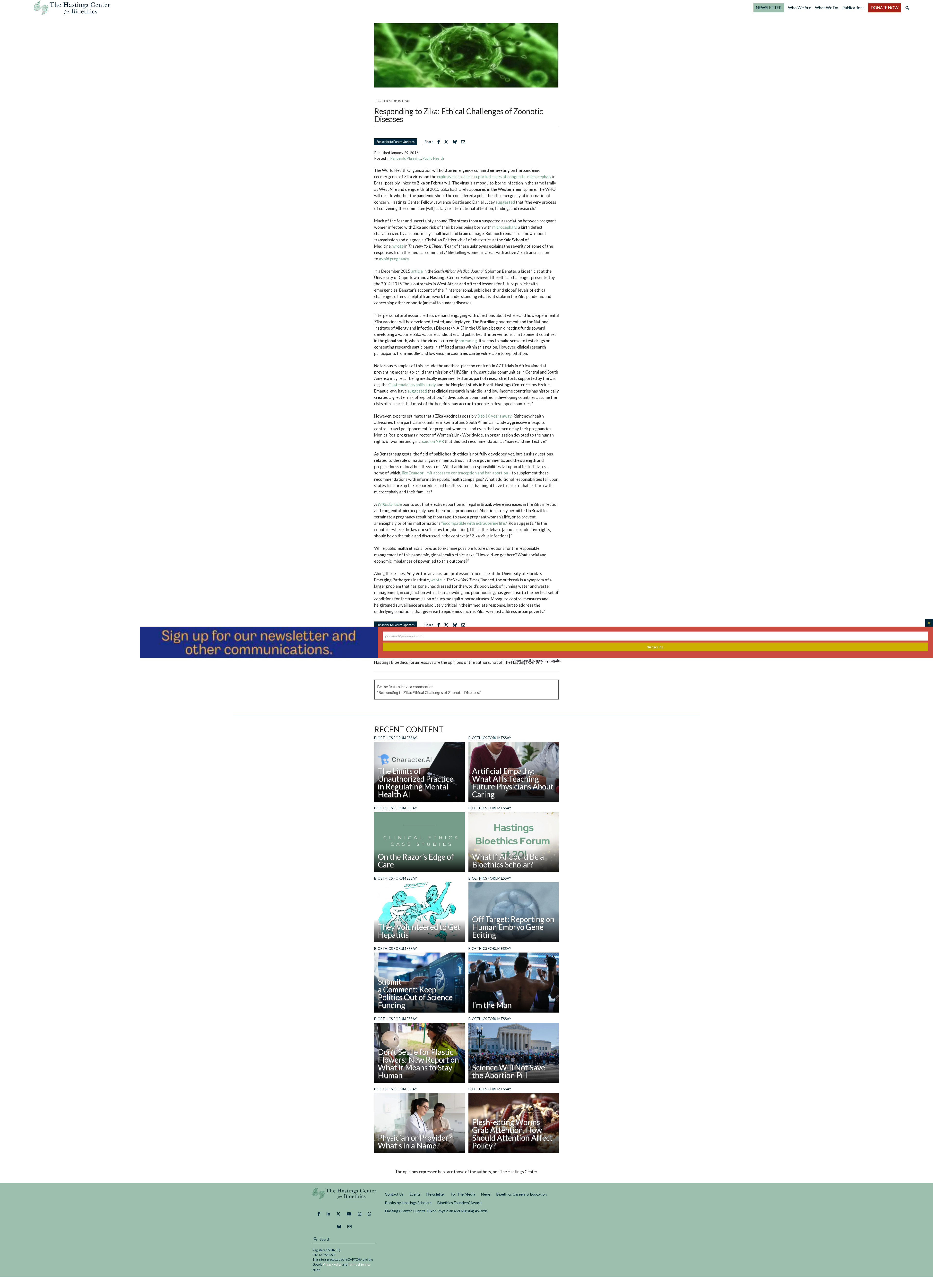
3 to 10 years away (494, 416)
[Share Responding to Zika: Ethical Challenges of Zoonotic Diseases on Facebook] (439, 142)
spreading (468, 340)
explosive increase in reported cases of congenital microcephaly (494, 176)
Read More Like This (464, 640)
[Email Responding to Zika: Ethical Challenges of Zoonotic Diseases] (464, 142)
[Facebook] (318, 1214)
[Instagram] (359, 1214)
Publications (853, 7)
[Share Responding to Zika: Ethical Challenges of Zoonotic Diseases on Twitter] (447, 142)
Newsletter (435, 1194)
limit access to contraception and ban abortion (466, 472)
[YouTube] (349, 1214)
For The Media (463, 1194)
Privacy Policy (332, 1264)
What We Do (826, 7)
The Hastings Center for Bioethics (72, 8)
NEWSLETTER (769, 7)
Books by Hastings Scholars (408, 1202)
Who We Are (799, 7)
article (417, 271)
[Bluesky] (339, 1226)
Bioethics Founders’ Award (459, 1202)
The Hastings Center (344, 1197)
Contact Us (394, 1194)
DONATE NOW (884, 7)
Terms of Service (359, 1264)
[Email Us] (349, 1226)
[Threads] (369, 1214)
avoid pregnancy (394, 258)
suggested (505, 202)
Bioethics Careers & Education (521, 1194)
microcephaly (504, 227)
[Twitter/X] (338, 1214)
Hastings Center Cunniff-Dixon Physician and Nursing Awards (436, 1210)
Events (415, 1194)
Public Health (433, 158)
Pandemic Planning (405, 158)
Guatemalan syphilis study (412, 384)
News (486, 1194)
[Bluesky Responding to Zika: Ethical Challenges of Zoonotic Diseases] (456, 142)
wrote (398, 246)
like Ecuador (412, 472)
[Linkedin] (328, 1214)
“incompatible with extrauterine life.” (474, 523)
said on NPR (433, 441)
